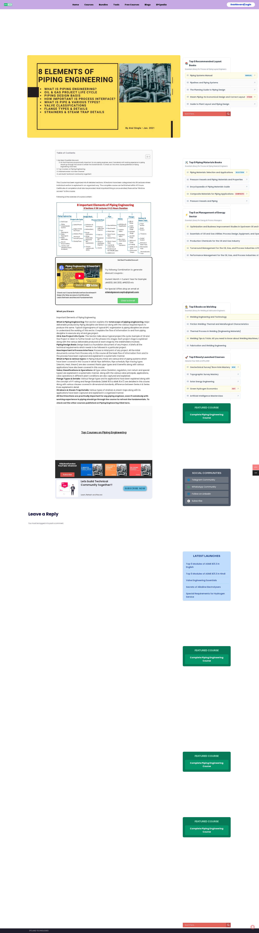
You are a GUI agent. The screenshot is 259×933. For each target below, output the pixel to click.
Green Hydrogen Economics (204, 388)
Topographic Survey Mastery (204, 374)
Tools (116, 4)
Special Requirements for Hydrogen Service (205, 595)
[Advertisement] (103, 29)
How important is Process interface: (75, 350)
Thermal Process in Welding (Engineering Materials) (215, 331)
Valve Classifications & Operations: (75, 370)
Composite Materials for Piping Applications (212, 194)
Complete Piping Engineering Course (206, 416)
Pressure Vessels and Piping (203, 201)
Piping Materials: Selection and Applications (211, 172)
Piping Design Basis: (67, 344)
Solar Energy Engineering (202, 381)
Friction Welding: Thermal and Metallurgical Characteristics (219, 324)
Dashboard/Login (241, 4)
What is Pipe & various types (71, 358)
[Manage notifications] (253, 927)
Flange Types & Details (68, 378)
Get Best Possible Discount (68, 160)
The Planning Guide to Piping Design (207, 89)
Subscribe (197, 500)
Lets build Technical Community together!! (74, 174)
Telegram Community (203, 479)
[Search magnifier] (228, 114)
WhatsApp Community (204, 486)
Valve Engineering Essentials (201, 580)
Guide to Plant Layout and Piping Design (209, 104)
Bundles (103, 4)
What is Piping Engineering (70, 322)
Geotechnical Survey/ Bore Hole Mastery (210, 367)
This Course (61, 182)
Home (75, 4)
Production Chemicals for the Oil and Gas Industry (215, 241)
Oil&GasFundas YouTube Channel (71, 171)
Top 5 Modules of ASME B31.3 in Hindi (205, 573)
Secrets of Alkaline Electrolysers (203, 587)
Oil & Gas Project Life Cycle (70, 336)
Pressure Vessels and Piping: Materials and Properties (216, 179)
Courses (88, 4)
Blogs (148, 4)
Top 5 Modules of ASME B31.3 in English (202, 565)
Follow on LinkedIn (201, 493)
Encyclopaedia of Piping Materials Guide (210, 186)
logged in (43, 523)
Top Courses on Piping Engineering (71, 169)
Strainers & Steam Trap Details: (73, 390)
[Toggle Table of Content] (146, 156)
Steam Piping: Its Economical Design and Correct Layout (217, 97)
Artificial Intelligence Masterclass (206, 396)
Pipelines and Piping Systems (204, 82)
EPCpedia (161, 4)
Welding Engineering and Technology (208, 317)
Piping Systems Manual (201, 75)
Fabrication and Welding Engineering (208, 345)
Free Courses (132, 4)
